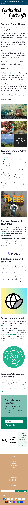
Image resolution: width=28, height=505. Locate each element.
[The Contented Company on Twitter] (9, 480)
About (14, 459)
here (2, 167)
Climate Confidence (11, 73)
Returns (14, 467)
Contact (14, 461)
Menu (4, 3)
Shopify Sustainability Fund (11, 334)
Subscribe (11, 425)
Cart (26, 3)
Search (14, 469)
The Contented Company (16, 495)
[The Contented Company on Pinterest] (15, 480)
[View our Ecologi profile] (9, 443)
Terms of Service (14, 473)
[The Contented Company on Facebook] (12, 480)
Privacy (14, 463)
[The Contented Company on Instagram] (18, 480)
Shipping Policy (14, 465)
